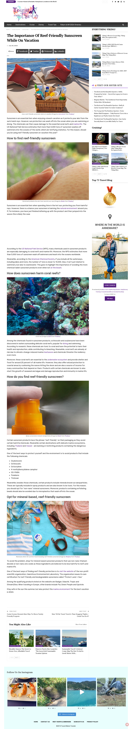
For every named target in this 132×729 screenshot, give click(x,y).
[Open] (21, 692)
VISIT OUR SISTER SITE (109, 85)
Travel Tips (52, 25)
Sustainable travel (15, 645)
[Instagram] (34, 703)
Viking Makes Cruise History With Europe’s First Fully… (113, 63)
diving (65, 343)
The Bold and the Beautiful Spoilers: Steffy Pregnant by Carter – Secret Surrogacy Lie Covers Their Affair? (111, 94)
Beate (63, 201)
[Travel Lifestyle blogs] (110, 198)
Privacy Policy (92, 722)
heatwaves (48, 352)
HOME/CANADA (110, 285)
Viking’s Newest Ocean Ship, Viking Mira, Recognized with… (113, 36)
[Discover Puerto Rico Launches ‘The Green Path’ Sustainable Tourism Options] (48, 638)
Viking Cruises (115, 143)
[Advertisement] (88, 13)
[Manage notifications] (127, 724)
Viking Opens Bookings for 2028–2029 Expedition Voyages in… (114, 71)
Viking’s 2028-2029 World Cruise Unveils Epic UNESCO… (112, 45)
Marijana (68, 556)
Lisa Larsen (61, 114)
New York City (106, 289)
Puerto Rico (39, 645)
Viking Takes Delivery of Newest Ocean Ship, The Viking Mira (114, 54)
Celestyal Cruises (67, 645)
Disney (41, 25)
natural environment (68, 208)
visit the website (66, 571)
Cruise (31, 25)
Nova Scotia (114, 292)
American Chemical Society (43, 259)
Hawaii (29, 446)
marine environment (61, 589)
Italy (122, 292)
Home (9, 25)
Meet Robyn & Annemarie (62, 722)
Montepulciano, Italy (117, 289)
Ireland (107, 292)
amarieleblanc (21, 679)
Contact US (45, 722)
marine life (77, 124)
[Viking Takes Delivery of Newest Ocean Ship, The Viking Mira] (96, 55)
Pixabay (71, 114)
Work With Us (79, 722)
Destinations (20, 25)
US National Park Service (32, 249)
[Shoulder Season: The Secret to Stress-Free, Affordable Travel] (21, 638)
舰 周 (49, 336)
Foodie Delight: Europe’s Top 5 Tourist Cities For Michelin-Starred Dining (40, 1)
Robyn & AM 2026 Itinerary (70, 25)
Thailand (18, 446)
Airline (95, 143)
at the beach (56, 268)
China (119, 292)
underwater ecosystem (57, 360)
